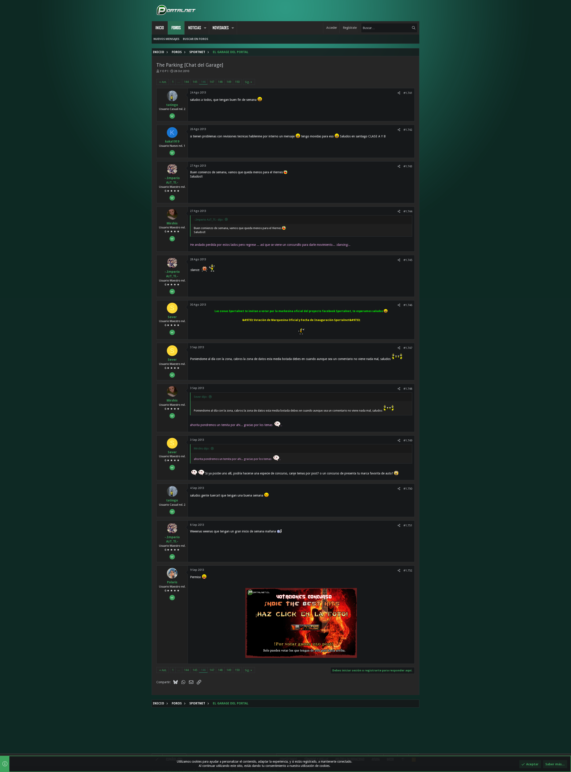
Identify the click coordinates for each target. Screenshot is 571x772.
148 (220, 81)
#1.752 (407, 570)
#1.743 (407, 166)
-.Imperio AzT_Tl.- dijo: (208, 219)
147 (211, 81)
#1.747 (407, 348)
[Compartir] (399, 93)
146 (203, 81)
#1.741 (407, 93)
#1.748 (407, 388)
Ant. (164, 82)
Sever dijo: (200, 396)
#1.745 (407, 260)
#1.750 (407, 488)
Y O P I (164, 71)
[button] (205, 27)
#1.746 (407, 305)
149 (228, 81)
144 (186, 81)
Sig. (247, 82)
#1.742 (407, 129)
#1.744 (407, 211)
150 (237, 81)
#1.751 (407, 525)
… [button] (178, 81)
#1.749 (407, 440)
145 (194, 81)
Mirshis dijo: (201, 448)
